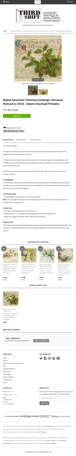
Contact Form (15, 394)
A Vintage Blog (7, 380)
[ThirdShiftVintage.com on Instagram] (53, 359)
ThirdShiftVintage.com (45, 452)
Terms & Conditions (8, 377)
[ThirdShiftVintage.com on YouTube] (58, 359)
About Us (5, 360)
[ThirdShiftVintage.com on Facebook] (45, 359)
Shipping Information (9, 369)
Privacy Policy (7, 374)
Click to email (10, 391)
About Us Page (51, 443)
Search (5, 382)
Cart (71, 2)
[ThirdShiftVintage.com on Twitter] (40, 359)
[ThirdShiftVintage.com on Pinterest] (49, 359)
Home (5, 31)
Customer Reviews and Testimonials (13, 363)
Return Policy (6, 371)
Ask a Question (42, 341)
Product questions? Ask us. (15, 131)
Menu (7, 2)
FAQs (4, 366)
